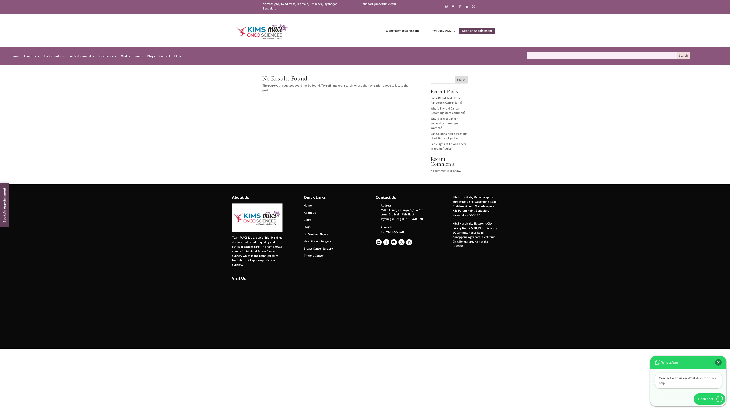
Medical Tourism (132, 56)
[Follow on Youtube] (453, 6)
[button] (718, 362)
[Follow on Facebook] (460, 6)
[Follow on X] (473, 6)
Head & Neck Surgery (317, 241)
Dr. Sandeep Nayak (316, 234)
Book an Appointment (477, 31)
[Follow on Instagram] (446, 6)
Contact (164, 56)
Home (15, 56)
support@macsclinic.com (379, 4)
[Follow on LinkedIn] (466, 6)
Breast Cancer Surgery (318, 248)
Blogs (151, 56)
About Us (310, 212)
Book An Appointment (4, 205)
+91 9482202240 (443, 30)
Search (461, 79)
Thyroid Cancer (314, 255)
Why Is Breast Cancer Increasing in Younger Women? (445, 123)
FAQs (177, 56)
